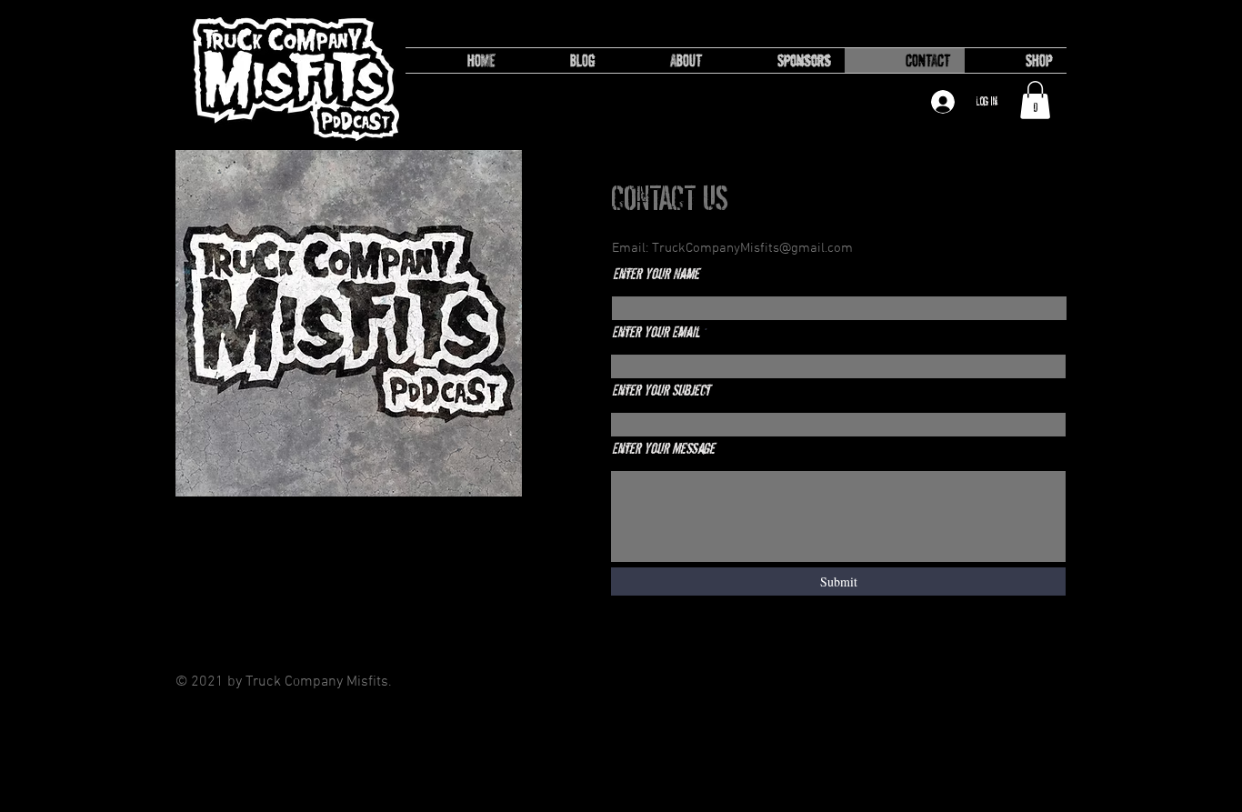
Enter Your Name (656, 274)
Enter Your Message (663, 448)
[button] (1035, 100)
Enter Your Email (656, 332)
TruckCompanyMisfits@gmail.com (752, 248)
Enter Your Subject (661, 390)
